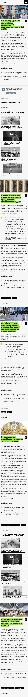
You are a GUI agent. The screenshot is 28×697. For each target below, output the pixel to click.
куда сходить (19, 688)
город (8, 298)
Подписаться (11, 93)
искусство (4, 102)
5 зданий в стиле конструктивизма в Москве (15, 677)
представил (4, 376)
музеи (11, 102)
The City (3, 1)
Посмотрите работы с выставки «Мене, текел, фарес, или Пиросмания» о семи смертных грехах (14, 400)
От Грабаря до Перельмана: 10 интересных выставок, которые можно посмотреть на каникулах (15, 78)
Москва (17, 102)
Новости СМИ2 (4, 107)
